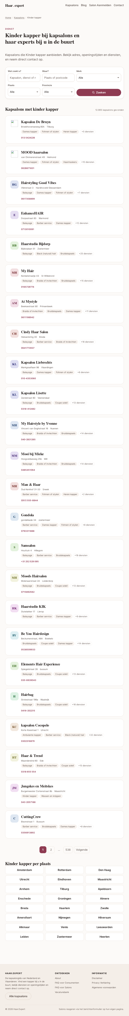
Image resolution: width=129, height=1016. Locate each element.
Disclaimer (97, 978)
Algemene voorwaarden (104, 987)
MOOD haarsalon (34, 152)
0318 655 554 (28, 771)
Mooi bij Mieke (32, 453)
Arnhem (24, 889)
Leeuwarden (104, 927)
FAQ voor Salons (63, 987)
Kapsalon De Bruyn (36, 121)
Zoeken (101, 92)
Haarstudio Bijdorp (35, 243)
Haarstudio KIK (33, 606)
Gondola (27, 514)
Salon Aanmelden (100, 5)
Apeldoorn (104, 889)
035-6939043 (28, 680)
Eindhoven (64, 879)
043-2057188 (28, 802)
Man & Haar (31, 484)
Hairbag (27, 694)
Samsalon (28, 545)
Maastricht (104, 879)
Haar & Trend (32, 755)
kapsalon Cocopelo (35, 725)
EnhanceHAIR (32, 213)
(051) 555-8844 (29, 500)
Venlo (64, 927)
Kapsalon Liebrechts (36, 362)
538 (68, 849)
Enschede (24, 898)
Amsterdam (24, 870)
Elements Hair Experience (40, 664)
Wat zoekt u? (14, 71)
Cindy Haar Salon (34, 331)
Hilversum (104, 917)
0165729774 (27, 286)
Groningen (64, 898)
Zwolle (104, 908)
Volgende (82, 849)
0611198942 (27, 317)
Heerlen (104, 936)
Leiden (24, 936)
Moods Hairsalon (34, 576)
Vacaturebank (62, 992)
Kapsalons (72, 5)
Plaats (11, 85)
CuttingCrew (31, 816)
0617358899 (28, 198)
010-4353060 (28, 378)
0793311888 (27, 531)
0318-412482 (28, 408)
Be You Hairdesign (35, 633)
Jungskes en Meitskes (37, 786)
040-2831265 (28, 439)
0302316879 (28, 741)
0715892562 (27, 592)
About (58, 978)
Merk (79, 71)
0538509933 (28, 649)
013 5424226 (28, 137)
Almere (104, 898)
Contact (119, 5)
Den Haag (104, 870)
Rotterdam (64, 870)
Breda (24, 908)
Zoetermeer (64, 936)
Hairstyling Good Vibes (38, 182)
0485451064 (28, 470)
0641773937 (27, 348)
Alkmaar (24, 927)
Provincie (47, 85)
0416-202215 (28, 710)
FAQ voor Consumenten (67, 982)
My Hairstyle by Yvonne (39, 423)
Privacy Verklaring (101, 982)
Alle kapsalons (18, 996)
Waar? (45, 71)
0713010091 (27, 229)
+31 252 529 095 (30, 561)
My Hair (27, 270)
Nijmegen (64, 917)
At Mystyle (29, 301)
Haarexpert (14, 5)
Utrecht (24, 879)
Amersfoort (24, 917)
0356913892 (28, 832)
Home (8, 17)
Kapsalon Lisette (33, 393)
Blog (84, 5)
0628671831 (27, 168)
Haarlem (64, 908)
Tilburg (64, 889)
